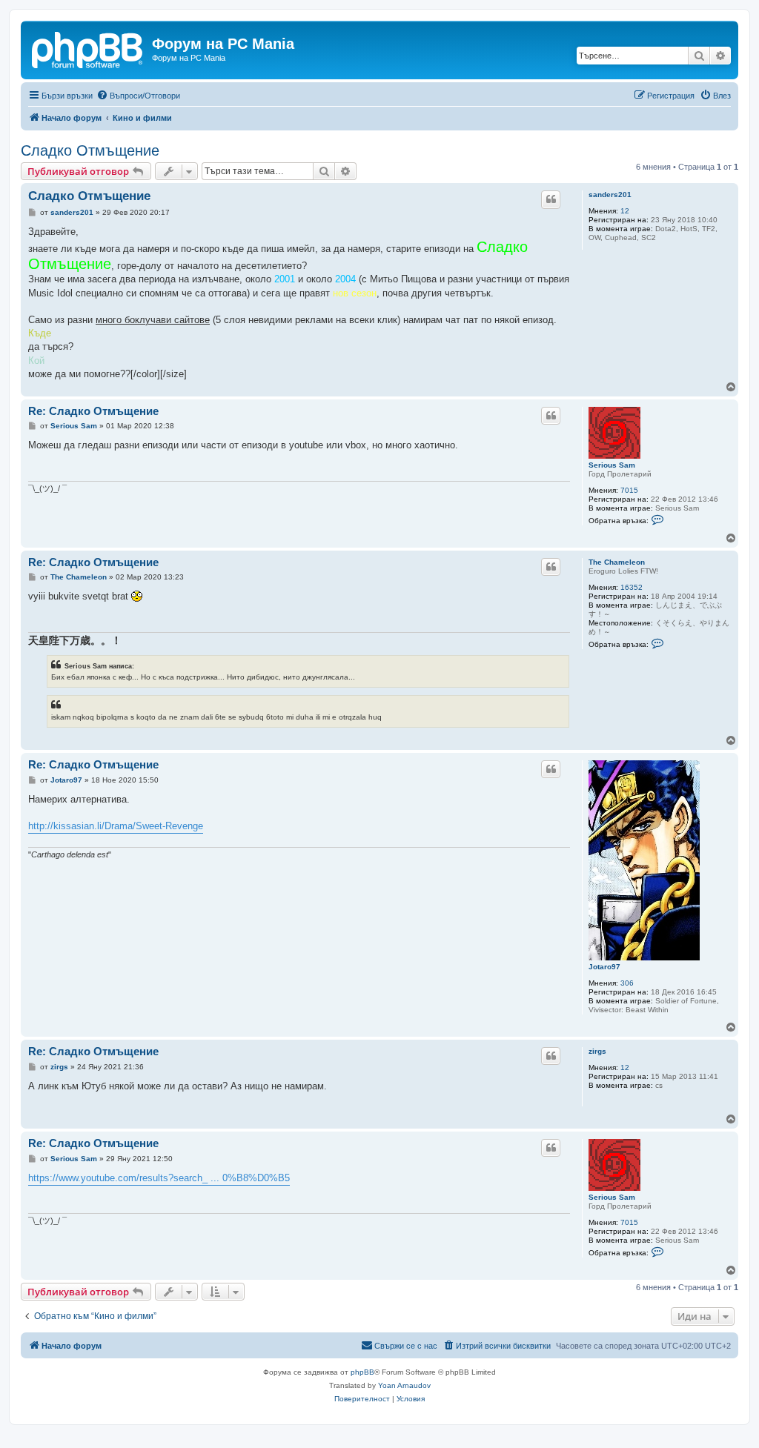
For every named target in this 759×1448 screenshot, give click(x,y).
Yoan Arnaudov (404, 1385)
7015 (629, 490)
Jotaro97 (604, 967)
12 (624, 211)
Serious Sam (612, 465)
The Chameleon (617, 562)
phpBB (362, 1372)
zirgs (597, 1051)
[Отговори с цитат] (550, 199)
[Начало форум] (88, 48)
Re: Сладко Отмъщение (93, 411)
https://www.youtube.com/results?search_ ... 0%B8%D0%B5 (159, 1177)
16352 (631, 587)
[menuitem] (138, 95)
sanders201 (610, 194)
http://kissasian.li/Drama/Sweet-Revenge (115, 825)
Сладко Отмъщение (90, 150)
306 (627, 983)
